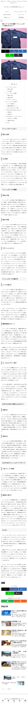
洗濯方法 (10, 112)
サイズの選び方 (11, 103)
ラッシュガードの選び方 (12, 101)
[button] (18, 55)
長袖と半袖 (10, 95)
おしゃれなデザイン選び (13, 108)
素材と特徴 (10, 97)
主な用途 (10, 91)
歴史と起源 (10, 89)
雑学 (3, 582)
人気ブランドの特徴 (12, 118)
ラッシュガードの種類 (11, 93)
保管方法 (10, 114)
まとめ (7, 122)
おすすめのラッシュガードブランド (14, 116)
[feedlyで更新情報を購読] (7, 601)
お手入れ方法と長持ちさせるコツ (14, 110)
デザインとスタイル (12, 99)
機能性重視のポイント (13, 105)
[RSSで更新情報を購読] (20, 601)
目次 (12, 84)
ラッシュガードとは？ (11, 87)
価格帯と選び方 (11, 120)
